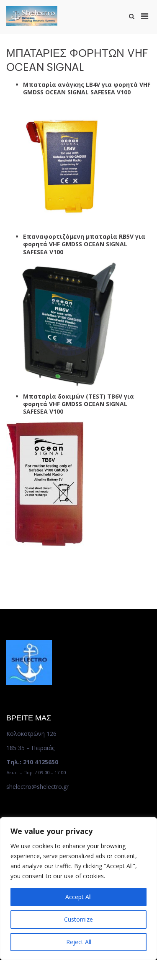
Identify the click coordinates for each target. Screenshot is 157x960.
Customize (78, 919)
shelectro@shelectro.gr (37, 787)
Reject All (78, 942)
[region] (78, 888)
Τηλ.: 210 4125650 (32, 762)
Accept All (78, 897)
